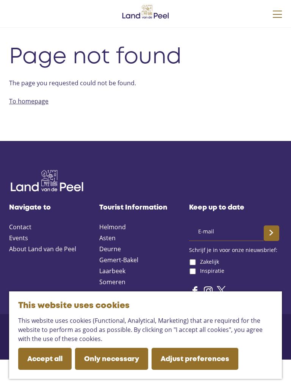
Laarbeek (112, 271)
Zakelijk (209, 261)
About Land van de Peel (42, 249)
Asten (107, 238)
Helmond (112, 227)
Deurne (110, 249)
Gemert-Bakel (118, 260)
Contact (20, 227)
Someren (112, 282)
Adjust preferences (195, 359)
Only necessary (111, 359)
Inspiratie (212, 270)
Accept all (45, 359)
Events (18, 238)
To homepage (28, 101)
